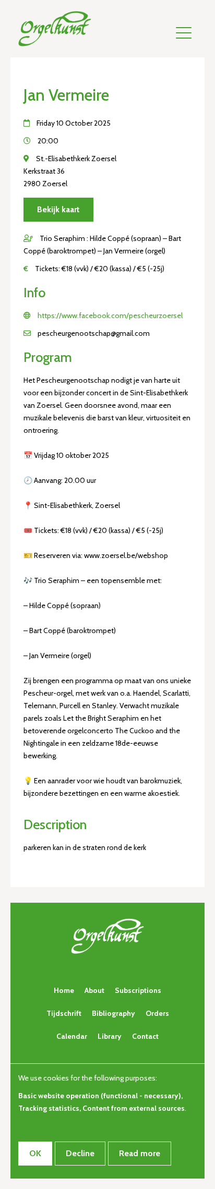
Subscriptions (138, 990)
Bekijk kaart (58, 209)
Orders (157, 1013)
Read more (139, 1153)
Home (64, 990)
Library (110, 1036)
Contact (145, 1036)
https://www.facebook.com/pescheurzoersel (110, 315)
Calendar (71, 1036)
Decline (80, 1153)
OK (35, 1153)
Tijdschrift (63, 1013)
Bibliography (113, 1013)
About (94, 990)
